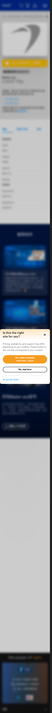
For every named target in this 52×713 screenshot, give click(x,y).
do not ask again (11, 379)
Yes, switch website (25, 359)
